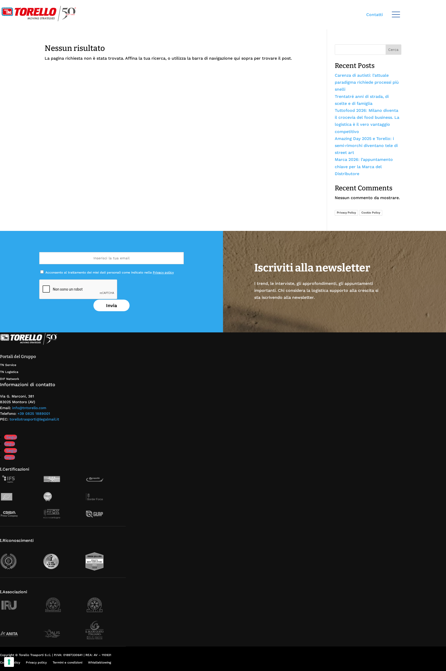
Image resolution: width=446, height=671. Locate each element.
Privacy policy (163, 272)
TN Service (8, 365)
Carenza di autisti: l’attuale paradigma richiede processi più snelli (367, 82)
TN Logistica (9, 372)
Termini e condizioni (67, 662)
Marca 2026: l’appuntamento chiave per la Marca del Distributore (364, 166)
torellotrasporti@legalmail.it (34, 419)
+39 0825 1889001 (34, 413)
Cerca (393, 50)
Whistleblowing (99, 662)
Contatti (374, 14)
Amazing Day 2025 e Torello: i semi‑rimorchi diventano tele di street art (366, 145)
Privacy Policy (346, 212)
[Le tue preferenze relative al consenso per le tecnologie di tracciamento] (9, 662)
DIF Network (9, 379)
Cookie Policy (370, 212)
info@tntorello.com (29, 408)
